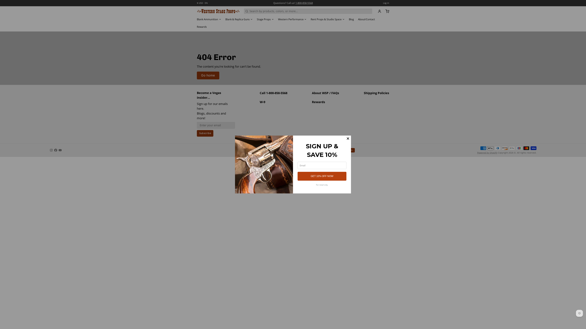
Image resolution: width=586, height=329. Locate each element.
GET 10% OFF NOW (322, 176)
